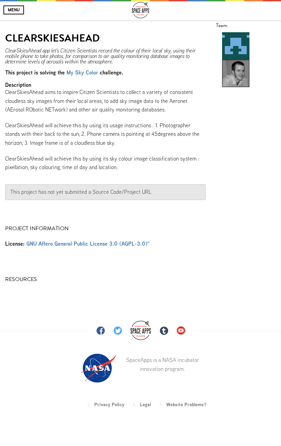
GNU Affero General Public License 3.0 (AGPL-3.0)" (88, 244)
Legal (145, 404)
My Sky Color (82, 73)
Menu (14, 10)
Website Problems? (186, 404)
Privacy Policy (109, 404)
